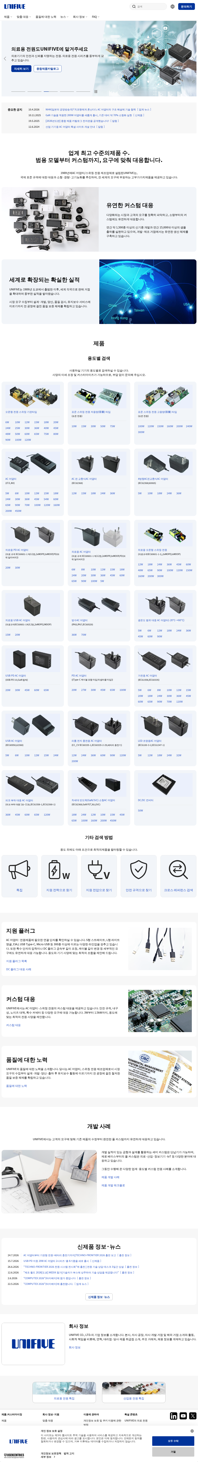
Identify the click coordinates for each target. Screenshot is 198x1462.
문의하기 (186, 6)
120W (28, 439)
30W (27, 428)
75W (46, 434)
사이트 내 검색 (132, 6)
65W (36, 434)
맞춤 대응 (22, 16)
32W (178, 755)
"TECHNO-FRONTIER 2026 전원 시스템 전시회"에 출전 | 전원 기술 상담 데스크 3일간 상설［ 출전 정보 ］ (82, 1266)
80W (55, 434)
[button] (18, 91)
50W (17, 434)
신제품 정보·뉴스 (99, 1297)
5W (7, 493)
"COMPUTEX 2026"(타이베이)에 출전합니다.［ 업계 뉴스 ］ (57, 1284)
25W (17, 428)
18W (46, 422)
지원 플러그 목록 (16, 961)
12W (27, 422)
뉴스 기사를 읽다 (24, 72)
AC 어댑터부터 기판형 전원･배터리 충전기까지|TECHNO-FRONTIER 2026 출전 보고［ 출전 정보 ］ (78, 1255)
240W (189, 426)
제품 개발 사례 (110, 1177)
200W (179, 426)
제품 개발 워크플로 (113, 1185)
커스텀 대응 (13, 1025)
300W (141, 432)
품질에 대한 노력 (46, 16)
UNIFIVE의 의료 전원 (136, 1420)
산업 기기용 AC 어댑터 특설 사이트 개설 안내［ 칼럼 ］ (76, 126)
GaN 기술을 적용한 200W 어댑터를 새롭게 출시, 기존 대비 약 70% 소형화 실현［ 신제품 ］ (96, 115)
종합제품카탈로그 (54, 72)
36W (36, 428)
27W (83, 690)
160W (170, 426)
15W (36, 422)
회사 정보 (79, 16)
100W (18, 439)
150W (160, 426)
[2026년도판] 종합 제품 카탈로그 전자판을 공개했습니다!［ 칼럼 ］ (83, 121)
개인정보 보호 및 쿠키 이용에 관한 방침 (102, 1422)
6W (7, 422)
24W (7, 428)
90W (7, 439)
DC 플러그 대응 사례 (18, 969)
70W (27, 505)
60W (27, 434)
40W (46, 428)
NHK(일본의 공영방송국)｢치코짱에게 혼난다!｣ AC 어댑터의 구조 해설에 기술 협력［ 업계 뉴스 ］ (99, 109)
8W (83, 569)
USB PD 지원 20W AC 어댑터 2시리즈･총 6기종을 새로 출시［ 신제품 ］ (63, 1261)
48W (7, 434)
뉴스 (63, 16)
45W (55, 428)
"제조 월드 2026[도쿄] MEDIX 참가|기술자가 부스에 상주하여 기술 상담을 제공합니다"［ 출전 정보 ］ (80, 1272)
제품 (7, 16)
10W (17, 422)
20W (55, 422)
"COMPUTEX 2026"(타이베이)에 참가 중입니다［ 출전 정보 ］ (58, 1278)
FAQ (94, 16)
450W (18, 511)
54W (46, 499)
